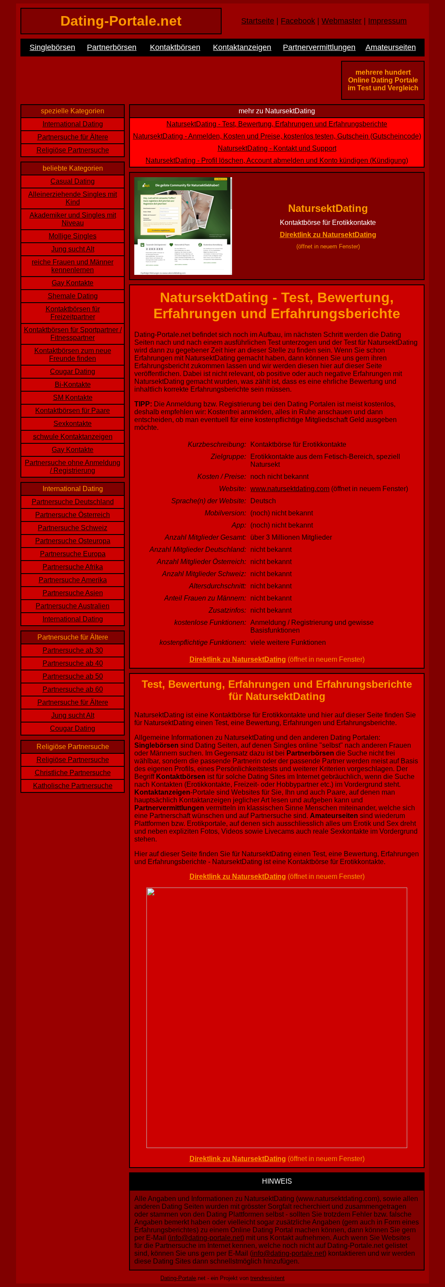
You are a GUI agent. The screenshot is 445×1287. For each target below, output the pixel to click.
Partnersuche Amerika (73, 580)
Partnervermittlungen (319, 47)
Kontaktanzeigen (242, 47)
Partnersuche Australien (73, 606)
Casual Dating (72, 181)
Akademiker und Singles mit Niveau (73, 219)
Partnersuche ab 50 (73, 676)
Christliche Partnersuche (73, 772)
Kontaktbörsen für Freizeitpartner (73, 312)
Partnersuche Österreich (72, 514)
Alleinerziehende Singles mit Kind (72, 198)
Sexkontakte (72, 423)
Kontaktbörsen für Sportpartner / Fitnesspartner (73, 333)
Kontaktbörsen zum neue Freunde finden (72, 354)
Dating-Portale (178, 1278)
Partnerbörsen (111, 47)
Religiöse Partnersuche (73, 150)
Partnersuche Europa (73, 554)
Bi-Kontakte (73, 384)
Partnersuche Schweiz (72, 527)
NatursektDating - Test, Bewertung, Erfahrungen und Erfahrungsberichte (276, 124)
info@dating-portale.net (206, 1237)
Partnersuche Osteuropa (72, 540)
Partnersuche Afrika (73, 567)
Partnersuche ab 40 (73, 663)
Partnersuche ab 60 (73, 689)
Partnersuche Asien (73, 593)
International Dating (73, 124)
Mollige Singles (72, 236)
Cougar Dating (72, 371)
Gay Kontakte (72, 283)
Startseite (257, 20)
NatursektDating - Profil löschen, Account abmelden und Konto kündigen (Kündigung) (277, 160)
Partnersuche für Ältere (72, 137)
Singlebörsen (52, 47)
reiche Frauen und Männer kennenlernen (72, 266)
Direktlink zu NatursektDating (328, 234)
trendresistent (267, 1278)
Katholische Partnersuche (73, 785)
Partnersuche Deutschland (73, 501)
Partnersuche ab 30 (73, 650)
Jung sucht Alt (72, 249)
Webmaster (342, 20)
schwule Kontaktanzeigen (73, 436)
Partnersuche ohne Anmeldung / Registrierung (72, 466)
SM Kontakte (73, 397)
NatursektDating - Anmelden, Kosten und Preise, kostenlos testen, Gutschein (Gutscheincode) (277, 136)
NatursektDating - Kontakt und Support (277, 148)
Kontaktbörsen (175, 47)
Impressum (387, 20)
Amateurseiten (390, 47)
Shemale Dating (73, 296)
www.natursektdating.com (289, 488)
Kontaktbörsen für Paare (72, 410)
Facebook (298, 20)
